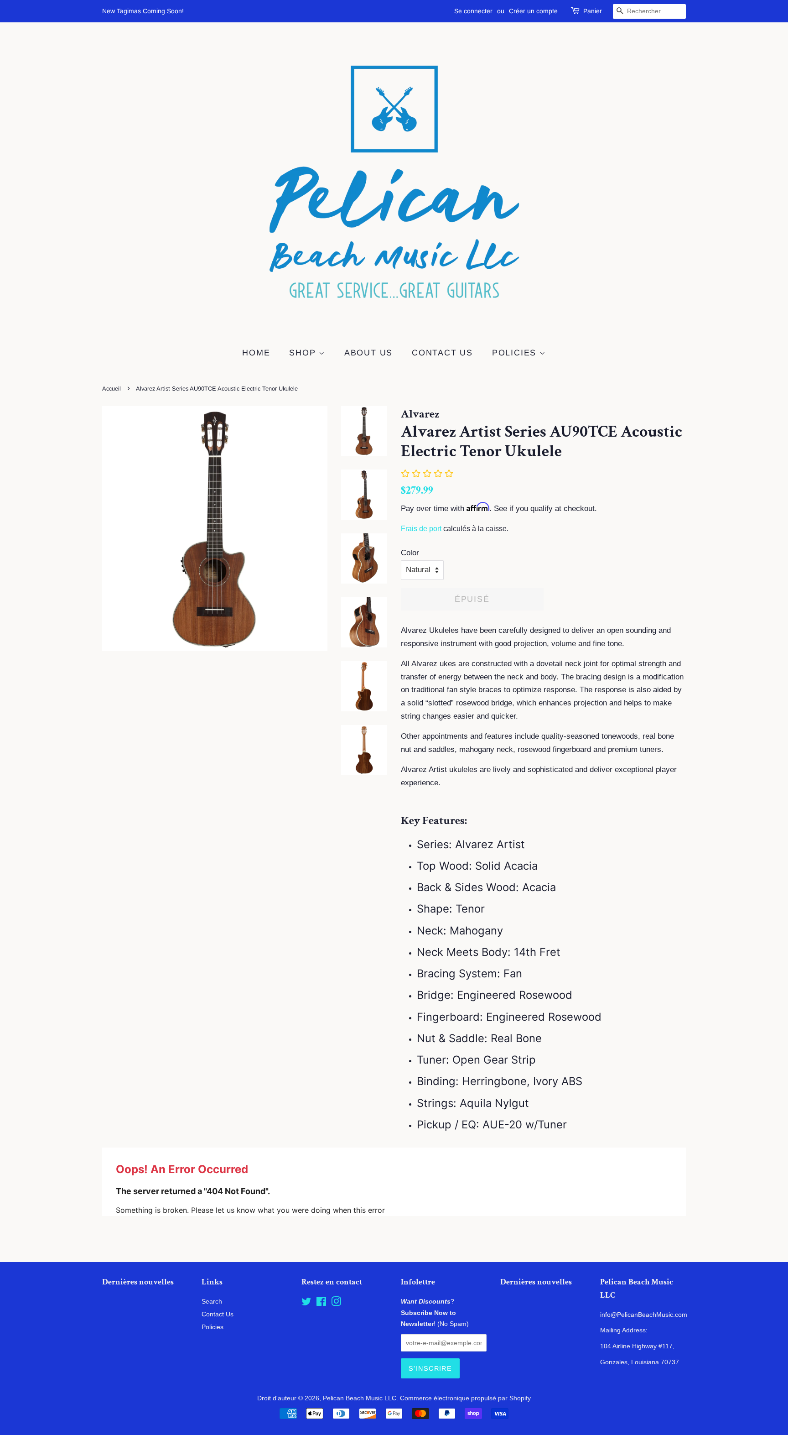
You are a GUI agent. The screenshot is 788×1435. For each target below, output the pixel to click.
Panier (592, 11)
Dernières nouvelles (138, 1282)
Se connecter (473, 11)
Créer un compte (533, 11)
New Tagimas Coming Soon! (143, 11)
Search (212, 1301)
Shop (304, 352)
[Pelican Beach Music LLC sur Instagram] (336, 1303)
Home (256, 352)
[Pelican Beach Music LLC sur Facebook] (321, 1303)
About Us (368, 352)
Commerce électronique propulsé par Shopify (465, 1398)
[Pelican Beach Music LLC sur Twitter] (306, 1303)
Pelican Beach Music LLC (359, 1398)
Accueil (111, 388)
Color (410, 552)
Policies (515, 352)
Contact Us (442, 352)
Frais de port (421, 528)
